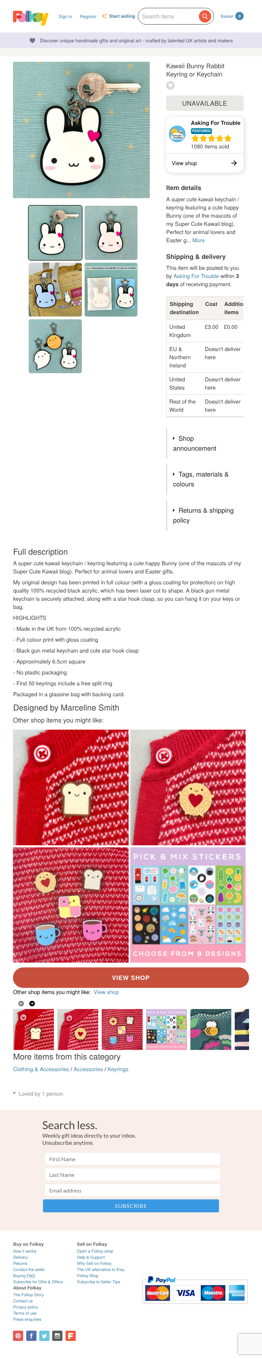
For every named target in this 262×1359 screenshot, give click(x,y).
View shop (106, 992)
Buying (24, 1275)
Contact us (22, 1301)
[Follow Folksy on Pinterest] (18, 1336)
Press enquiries (27, 1319)
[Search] (205, 16)
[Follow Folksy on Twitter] (44, 1336)
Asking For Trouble (216, 123)
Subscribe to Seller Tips (98, 1282)
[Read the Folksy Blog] (71, 1336)
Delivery (20, 1257)
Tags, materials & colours (201, 478)
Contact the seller (29, 1269)
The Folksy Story (28, 1295)
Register (88, 16)
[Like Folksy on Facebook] (31, 1336)
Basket (231, 16)
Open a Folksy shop (95, 1251)
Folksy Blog (87, 1275)
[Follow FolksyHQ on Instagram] (57, 1336)
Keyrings (117, 1069)
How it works (24, 1251)
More (198, 240)
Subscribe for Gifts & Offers (38, 1282)
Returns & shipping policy (203, 515)
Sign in (65, 16)
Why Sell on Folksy (94, 1263)
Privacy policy (25, 1307)
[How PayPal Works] (195, 1307)
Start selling (122, 16)
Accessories (88, 1069)
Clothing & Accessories (41, 1069)
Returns (20, 1263)
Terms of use (25, 1313)
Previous (21, 1003)
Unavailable (204, 103)
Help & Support (91, 1257)
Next (32, 1003)
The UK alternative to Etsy (101, 1269)
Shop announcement (194, 443)
